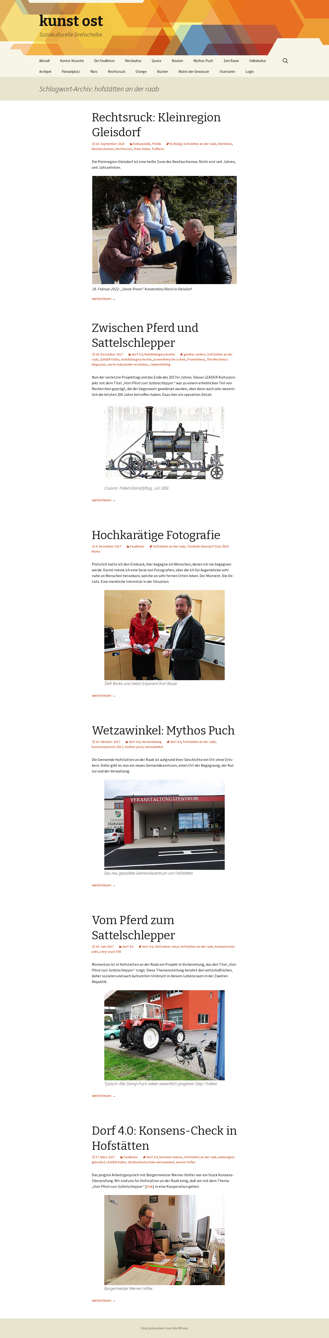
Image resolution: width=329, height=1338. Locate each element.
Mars (94, 71)
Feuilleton (137, 546)
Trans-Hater (142, 149)
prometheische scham (169, 359)
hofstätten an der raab (200, 144)
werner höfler (186, 1162)
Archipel (45, 71)
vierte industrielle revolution (127, 364)
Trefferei (158, 149)
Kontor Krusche (72, 60)
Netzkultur (133, 60)
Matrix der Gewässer (193, 71)
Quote (156, 60)
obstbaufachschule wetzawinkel (151, 1162)
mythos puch (134, 747)
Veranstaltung (152, 742)
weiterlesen (104, 298)
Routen (177, 60)
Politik (156, 144)
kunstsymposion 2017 (107, 747)
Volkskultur (257, 60)
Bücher (162, 71)
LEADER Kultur (109, 359)
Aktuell (44, 60)
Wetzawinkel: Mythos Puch (163, 731)
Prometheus (196, 359)
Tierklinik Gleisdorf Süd (203, 546)
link (149, 1186)
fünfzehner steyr (167, 946)
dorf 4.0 (137, 354)
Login (249, 71)
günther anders (195, 354)
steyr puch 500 (110, 951)
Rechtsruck (116, 71)
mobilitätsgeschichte (136, 359)
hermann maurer (171, 1157)
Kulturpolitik (142, 144)
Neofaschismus (103, 149)
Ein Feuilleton (104, 60)
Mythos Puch (203, 60)
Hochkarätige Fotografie (156, 535)
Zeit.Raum (231, 60)
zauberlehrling (160, 364)
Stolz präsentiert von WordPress (164, 1328)
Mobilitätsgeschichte (160, 354)
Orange (141, 71)
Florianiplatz (71, 71)
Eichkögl (176, 144)
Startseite (227, 71)
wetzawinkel (154, 747)
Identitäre (225, 144)
